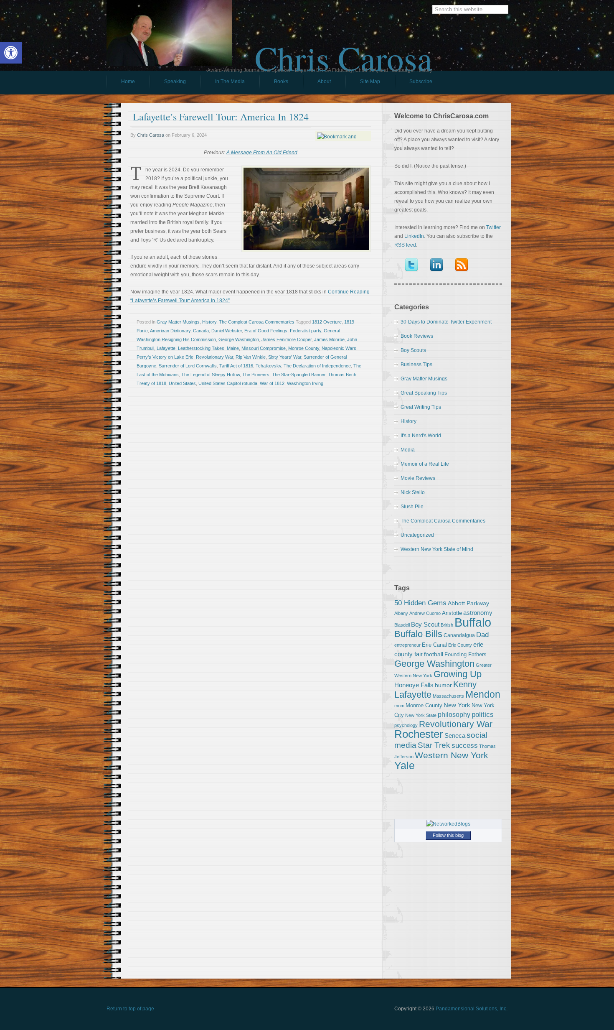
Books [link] (273, 84)
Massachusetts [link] (448, 696)
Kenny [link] (465, 684)
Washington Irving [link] (305, 383)
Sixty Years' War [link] (284, 356)
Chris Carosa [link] (343, 50)
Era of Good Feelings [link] (265, 330)
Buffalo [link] (472, 622)
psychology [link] (406, 725)
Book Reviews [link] (417, 336)
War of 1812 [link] (272, 383)
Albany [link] (401, 613)
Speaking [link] (175, 81)
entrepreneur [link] (407, 645)
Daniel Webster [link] (226, 330)
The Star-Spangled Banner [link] (298, 374)
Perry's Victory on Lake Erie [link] (165, 356)
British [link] (447, 624)
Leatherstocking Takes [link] (201, 348)
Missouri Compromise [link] (263, 348)
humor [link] (443, 685)
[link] (11, 53)
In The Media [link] (230, 81)
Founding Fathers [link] (465, 654)
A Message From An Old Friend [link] (261, 153)
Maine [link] (233, 348)
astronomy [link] (477, 612)
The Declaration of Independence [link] (317, 365)
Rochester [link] (418, 734)
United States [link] (182, 383)
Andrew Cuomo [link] (425, 613)
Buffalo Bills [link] (418, 634)
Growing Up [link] (458, 674)
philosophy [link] (454, 714)
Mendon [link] (482, 694)
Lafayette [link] (166, 348)
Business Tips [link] (416, 364)
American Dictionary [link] (170, 330)
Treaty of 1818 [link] (151, 383)
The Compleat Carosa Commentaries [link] (256, 321)
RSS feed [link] (405, 245)
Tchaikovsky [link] (268, 365)
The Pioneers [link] (255, 374)
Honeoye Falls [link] (414, 684)
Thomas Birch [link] (342, 374)
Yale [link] (404, 765)
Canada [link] (201, 330)
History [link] (209, 321)
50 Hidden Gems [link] (420, 603)
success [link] (465, 745)
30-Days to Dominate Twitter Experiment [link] (446, 322)
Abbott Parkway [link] (468, 603)
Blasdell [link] (402, 624)
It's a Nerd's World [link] (421, 436)
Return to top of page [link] (130, 1009)
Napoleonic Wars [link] (339, 348)
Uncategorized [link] (417, 535)
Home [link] (128, 81)
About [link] (324, 81)
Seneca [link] (454, 735)
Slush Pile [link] (412, 507)
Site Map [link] (370, 81)
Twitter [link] (493, 227)
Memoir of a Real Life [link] (425, 464)
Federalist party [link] (305, 330)
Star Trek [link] (434, 745)
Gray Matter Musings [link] (178, 321)
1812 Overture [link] (327, 321)
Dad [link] (482, 634)
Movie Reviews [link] (418, 478)
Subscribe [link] (420, 81)
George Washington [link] (238, 339)
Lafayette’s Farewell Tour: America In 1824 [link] (221, 116)
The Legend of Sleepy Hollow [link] (210, 374)
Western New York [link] (451, 755)
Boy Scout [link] (425, 624)
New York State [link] (420, 715)
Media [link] (408, 450)
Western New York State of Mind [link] (437, 549)
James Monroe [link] (329, 339)
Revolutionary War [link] (214, 356)
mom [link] (399, 705)
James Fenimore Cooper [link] (286, 339)
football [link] (433, 654)
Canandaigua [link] (459, 635)
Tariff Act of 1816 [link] (236, 365)
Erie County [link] (460, 645)
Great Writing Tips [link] (421, 407)
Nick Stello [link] (413, 492)
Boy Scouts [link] (413, 350)
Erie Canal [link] (434, 645)
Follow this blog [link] (448, 835)
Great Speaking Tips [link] (424, 393)
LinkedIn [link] (414, 236)
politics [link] (483, 714)
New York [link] (457, 705)
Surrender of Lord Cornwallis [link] (188, 365)
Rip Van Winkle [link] (251, 356)
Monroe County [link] (303, 348)
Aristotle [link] (452, 613)
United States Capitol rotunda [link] (227, 383)
